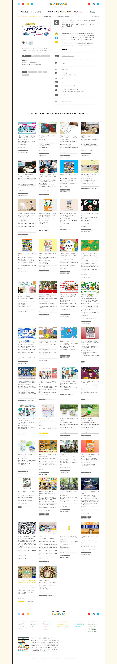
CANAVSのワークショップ (63, 624)
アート (43, 428)
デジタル (23, 190)
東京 (47, 428)
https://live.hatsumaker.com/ (68, 56)
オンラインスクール (33, 71)
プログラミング (25, 74)
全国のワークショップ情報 (62, 626)
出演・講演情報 (91, 628)
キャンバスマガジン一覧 (48, 623)
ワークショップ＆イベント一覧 (63, 623)
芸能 (26, 503)
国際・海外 (62, 552)
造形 (44, 150)
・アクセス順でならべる (79, 624)
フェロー (32, 626)
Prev (24, 30)
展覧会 (40, 428)
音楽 (42, 357)
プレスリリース (91, 626)
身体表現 (23, 231)
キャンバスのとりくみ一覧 (79, 623)
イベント (26, 150)
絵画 (24, 147)
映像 (82, 274)
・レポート (45, 628)
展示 (40, 433)
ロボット (45, 71)
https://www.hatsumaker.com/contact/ (71, 94)
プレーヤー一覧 (33, 623)
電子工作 (92, 150)
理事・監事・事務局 (34, 624)
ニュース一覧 (91, 623)
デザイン (27, 147)
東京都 (40, 71)
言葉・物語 (20, 147)
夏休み (49, 428)
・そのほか (45, 629)
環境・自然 (67, 186)
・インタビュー (46, 624)
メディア (67, 552)
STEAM (65, 152)
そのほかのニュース (92, 631)
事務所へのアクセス (22, 628)
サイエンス (87, 150)
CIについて (47, 650)
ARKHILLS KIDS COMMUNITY (24, 596)
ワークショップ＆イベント (35, 16)
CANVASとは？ (21, 623)
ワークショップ (20, 150)
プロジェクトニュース (93, 624)
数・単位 (61, 152)
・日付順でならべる (78, 626)
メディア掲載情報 (92, 629)
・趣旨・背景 (21, 624)
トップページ (24, 16)
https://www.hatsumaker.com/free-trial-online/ (73, 91)
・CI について (21, 626)
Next (49, 30)
